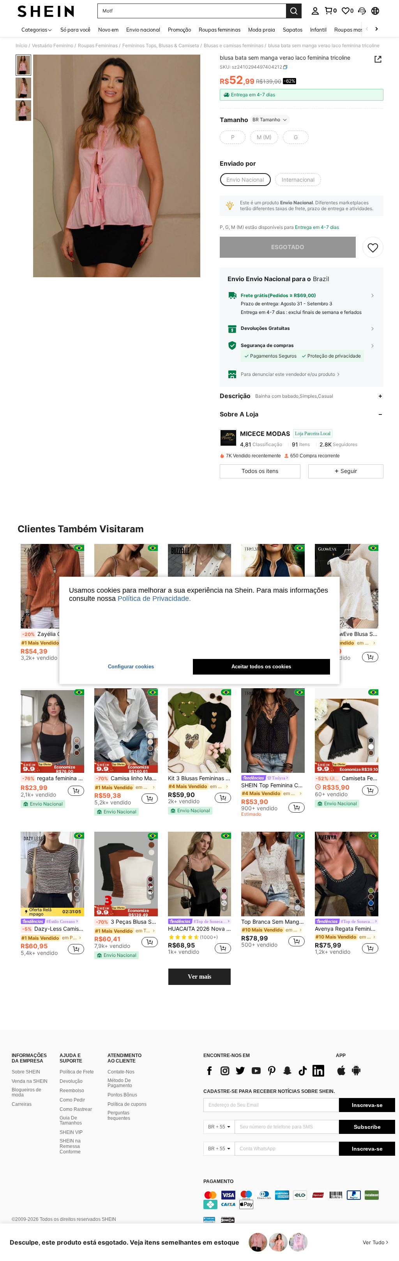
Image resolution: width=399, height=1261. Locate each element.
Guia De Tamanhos (71, 1120)
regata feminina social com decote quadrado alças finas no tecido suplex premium (53, 778)
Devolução (71, 1081)
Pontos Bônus (122, 1095)
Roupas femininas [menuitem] (219, 30)
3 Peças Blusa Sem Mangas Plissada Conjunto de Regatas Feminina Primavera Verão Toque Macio (127, 922)
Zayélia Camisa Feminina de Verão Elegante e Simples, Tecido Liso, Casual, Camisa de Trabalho (53, 634)
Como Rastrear (76, 1109)
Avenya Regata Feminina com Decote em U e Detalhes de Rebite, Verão (346, 929)
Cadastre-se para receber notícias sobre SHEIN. (269, 1091)
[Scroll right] (376, 29)
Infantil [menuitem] (318, 30)
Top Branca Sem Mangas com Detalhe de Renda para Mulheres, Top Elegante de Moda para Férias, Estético (273, 922)
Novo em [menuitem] (108, 30)
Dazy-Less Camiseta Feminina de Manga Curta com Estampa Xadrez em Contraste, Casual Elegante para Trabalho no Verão (53, 929)
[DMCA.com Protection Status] (228, 1219)
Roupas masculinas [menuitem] (357, 30)
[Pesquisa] (294, 11)
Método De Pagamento (120, 1083)
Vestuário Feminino (52, 45)
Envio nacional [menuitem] (143, 30)
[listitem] (52, 605)
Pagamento (218, 1181)
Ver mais (199, 976)
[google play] (356, 1074)
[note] (52, 767)
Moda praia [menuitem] (261, 30)
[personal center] (315, 11)
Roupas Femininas (98, 45)
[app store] (341, 1074)
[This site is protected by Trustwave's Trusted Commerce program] (209, 1219)
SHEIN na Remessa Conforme (70, 1146)
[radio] (232, 137)
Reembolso (72, 1090)
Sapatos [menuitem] (292, 30)
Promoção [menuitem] (179, 30)
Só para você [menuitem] (75, 30)
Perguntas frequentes (119, 1115)
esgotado (287, 247)
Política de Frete (77, 1072)
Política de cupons (127, 1104)
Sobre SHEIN (26, 1072)
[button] (362, 11)
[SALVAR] (372, 247)
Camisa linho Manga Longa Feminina (127, 778)
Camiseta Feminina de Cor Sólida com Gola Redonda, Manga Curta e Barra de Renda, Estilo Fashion (347, 778)
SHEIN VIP (71, 1132)
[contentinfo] (299, 1199)
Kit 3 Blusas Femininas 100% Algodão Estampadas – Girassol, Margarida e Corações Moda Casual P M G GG (199, 778)
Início (21, 45)
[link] (330, 10)
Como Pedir (72, 1100)
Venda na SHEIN (30, 1081)
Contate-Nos (121, 1072)
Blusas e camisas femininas (233, 45)
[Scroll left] (367, 29)
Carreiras (22, 1104)
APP (341, 1055)
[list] (265, 1071)
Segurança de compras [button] (267, 345)
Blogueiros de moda (26, 1092)
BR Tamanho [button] (266, 119)
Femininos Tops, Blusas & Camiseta (160, 45)
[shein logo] (46, 11)
